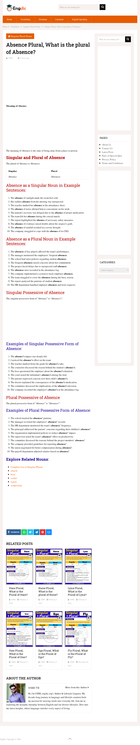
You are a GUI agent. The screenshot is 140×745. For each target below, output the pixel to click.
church (14, 470)
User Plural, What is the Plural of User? (18, 654)
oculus (14, 478)
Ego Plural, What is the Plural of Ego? (48, 654)
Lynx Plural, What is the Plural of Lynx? (77, 591)
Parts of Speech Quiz (112, 155)
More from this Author (76, 687)
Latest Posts (107, 152)
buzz (13, 474)
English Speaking (79, 19)
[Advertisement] (49, 81)
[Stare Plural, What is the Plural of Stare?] (19, 566)
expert (14, 481)
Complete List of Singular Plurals (27, 467)
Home (9, 19)
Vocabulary (25, 19)
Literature (59, 19)
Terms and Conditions (112, 163)
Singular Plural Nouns (21, 36)
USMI (10, 58)
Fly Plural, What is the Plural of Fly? (78, 654)
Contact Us (107, 148)
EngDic (3, 739)
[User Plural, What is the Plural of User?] (19, 629)
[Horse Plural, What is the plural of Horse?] (49, 566)
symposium (16, 485)
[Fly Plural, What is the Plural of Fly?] (78, 629)
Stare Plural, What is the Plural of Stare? (18, 591)
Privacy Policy (109, 159)
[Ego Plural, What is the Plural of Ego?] (49, 629)
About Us (106, 144)
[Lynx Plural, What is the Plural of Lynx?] (78, 566)
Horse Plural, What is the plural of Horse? (48, 591)
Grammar (43, 19)
